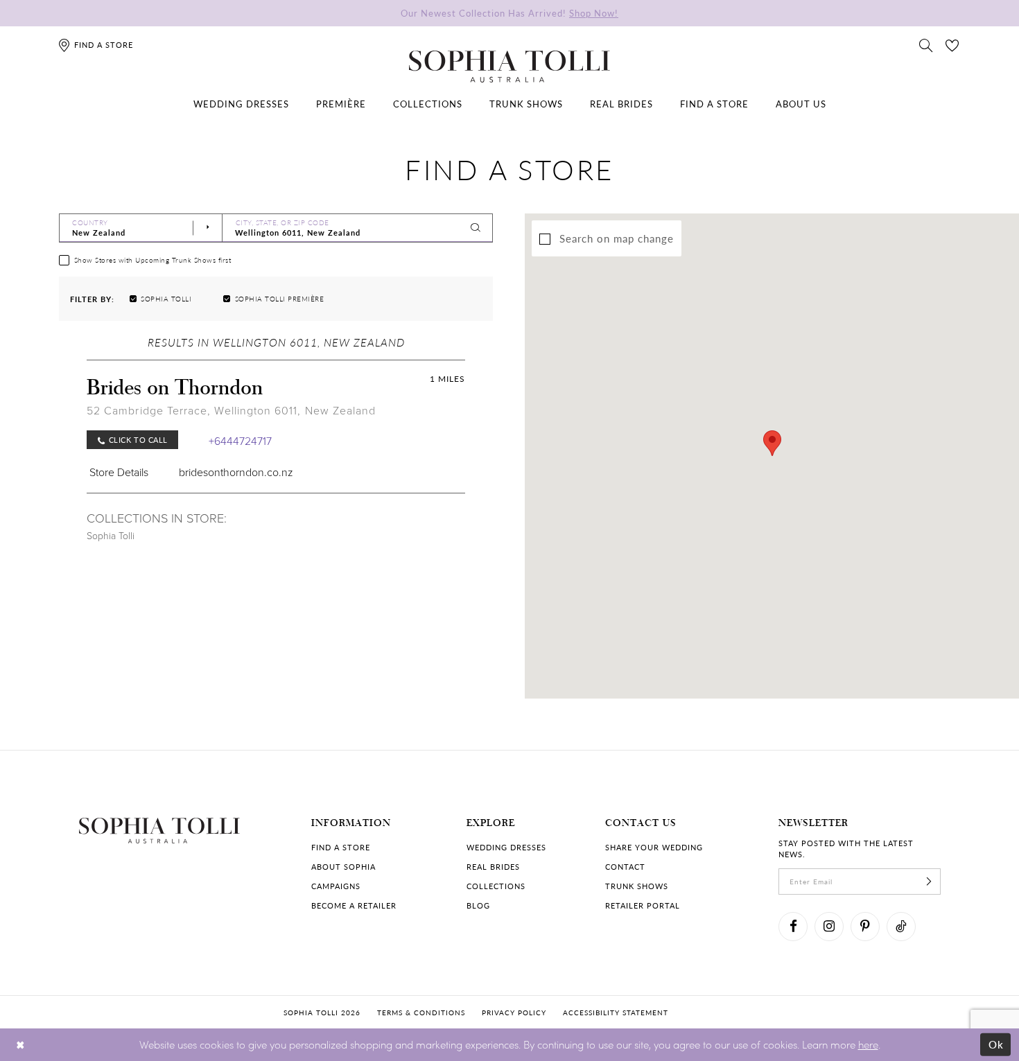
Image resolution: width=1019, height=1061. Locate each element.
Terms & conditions (421, 1012)
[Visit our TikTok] (901, 926)
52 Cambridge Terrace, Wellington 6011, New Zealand (231, 410)
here (868, 1044)
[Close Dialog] (20, 1045)
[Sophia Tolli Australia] (509, 66)
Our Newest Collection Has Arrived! (509, 13)
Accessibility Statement (615, 1012)
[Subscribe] (929, 881)
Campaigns (335, 886)
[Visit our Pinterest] (865, 926)
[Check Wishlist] (952, 44)
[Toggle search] (926, 44)
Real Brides (493, 866)
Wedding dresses (506, 847)
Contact (625, 866)
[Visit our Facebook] (793, 926)
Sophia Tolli (110, 535)
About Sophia (343, 866)
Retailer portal (642, 905)
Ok (996, 1044)
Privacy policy (514, 1012)
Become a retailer (354, 905)
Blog (478, 905)
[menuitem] (241, 104)
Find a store (340, 847)
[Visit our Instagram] (829, 926)
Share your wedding (654, 847)
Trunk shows (636, 886)
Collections (496, 886)
